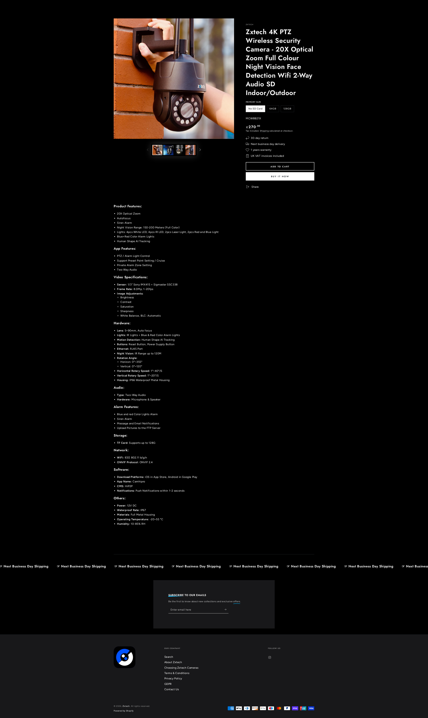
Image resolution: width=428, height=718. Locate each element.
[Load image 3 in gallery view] (179, 150)
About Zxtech (173, 662)
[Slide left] (147, 150)
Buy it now (280, 176)
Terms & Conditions (176, 673)
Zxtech (250, 24)
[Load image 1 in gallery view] (157, 150)
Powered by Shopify (124, 711)
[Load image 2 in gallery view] (168, 150)
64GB (274, 109)
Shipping (264, 131)
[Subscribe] (226, 609)
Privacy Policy (173, 678)
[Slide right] (200, 150)
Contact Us (171, 689)
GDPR (168, 684)
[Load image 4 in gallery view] (190, 150)
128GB (288, 109)
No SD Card (255, 109)
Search (168, 656)
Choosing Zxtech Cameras (181, 667)
